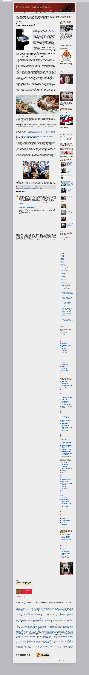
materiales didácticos (34, 631)
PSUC (52, 640)
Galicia (62, 624)
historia (45, 626)
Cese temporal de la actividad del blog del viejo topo (69, 211)
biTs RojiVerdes (64, 466)
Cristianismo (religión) (45, 618)
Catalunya (32, 613)
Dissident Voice (64, 350)
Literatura (35, 630)
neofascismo (25, 634)
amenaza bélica (24, 609)
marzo (63, 279)
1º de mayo (23, 608)
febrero (63, 280)
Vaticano (62, 647)
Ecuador (23, 621)
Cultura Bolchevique (65, 425)
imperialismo (23, 627)
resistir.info (64, 366)
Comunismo (47, 614)
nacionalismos (50, 633)
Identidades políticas (56, 626)
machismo (52, 630)
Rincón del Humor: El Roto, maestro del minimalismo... (67, 300)
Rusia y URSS (48, 642)
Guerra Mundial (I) (26, 626)
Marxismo (27, 631)
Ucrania (27, 647)
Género (67, 624)
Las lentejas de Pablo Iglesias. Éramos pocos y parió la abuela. (69, 164)
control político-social (56, 615)
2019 (62, 255)
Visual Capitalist (64, 462)
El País (25, 188)
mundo (27, 633)
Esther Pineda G (64, 412)
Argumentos (64, 516)
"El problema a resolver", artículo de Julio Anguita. (67, 323)
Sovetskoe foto (64, 399)
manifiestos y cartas (62, 630)
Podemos (44, 637)
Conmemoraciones (37, 615)
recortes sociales (18, 641)
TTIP (20, 647)
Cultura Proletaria (65, 499)
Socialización (41, 645)
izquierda (41, 628)
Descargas (26, 12)
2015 (62, 261)
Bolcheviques (64, 360)
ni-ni (43, 634)
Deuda (21, 620)
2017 (62, 258)
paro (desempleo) (58, 636)
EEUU (33, 621)
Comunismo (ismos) (57, 614)
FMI (32, 624)
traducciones (61, 646)
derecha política (36, 619)
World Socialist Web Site (66, 520)
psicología (43, 640)
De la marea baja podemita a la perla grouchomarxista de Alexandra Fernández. (69, 206)
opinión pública (24, 636)
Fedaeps (63, 414)
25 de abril (28, 608)
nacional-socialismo (44, 633)
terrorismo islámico (44, 646)
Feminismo (18, 624)
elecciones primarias (65, 621)
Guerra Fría (71, 625)
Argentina (46, 610)
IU (35, 629)
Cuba (52, 618)
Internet (60, 627)
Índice (53, 12)
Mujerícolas (64, 395)
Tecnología (25, 646)
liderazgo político (30, 630)
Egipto (39, 621)
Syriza (21, 646)
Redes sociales (25, 641)
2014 (62, 262)
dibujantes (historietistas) (27, 620)
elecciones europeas (56, 621)
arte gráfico (58, 610)
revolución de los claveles (33, 642)
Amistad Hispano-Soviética (67, 385)
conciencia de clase (65, 614)
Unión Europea (44, 647)
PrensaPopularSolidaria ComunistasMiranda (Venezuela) (66, 417)
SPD (72, 645)
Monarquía (43, 632)
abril (63, 277)
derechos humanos (44, 619)
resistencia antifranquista (57, 641)
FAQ (49, 12)
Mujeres (21, 633)
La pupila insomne (65, 477)
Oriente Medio (32, 636)
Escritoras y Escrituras (66, 434)
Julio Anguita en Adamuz (66, 283)
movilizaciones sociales (52, 632)
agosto (63, 271)
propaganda (29, 640)
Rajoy (41, 188)
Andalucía (57, 609)
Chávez (54, 613)
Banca (72, 610)
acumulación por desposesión (45, 608)
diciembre (64, 265)
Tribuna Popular (64, 343)
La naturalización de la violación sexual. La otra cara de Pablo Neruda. (69, 170)
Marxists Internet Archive (66, 451)
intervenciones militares (68, 627)
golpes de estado (44, 625)
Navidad (63, 633)
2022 (62, 253)
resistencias (65, 641)
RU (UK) (40, 642)
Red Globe (63, 354)
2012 (62, 326)
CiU (26, 614)
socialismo (34, 645)
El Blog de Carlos (65, 495)
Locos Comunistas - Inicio (66, 539)
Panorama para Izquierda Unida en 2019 (69, 218)
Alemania (18, 609)
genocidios (26, 625)
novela (52, 634)
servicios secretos (26, 643)
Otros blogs (46, 636)
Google (50, 625)
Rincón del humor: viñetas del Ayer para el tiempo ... (67, 318)
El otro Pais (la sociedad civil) (67, 468)
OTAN (40, 636)
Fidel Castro (24, 624)
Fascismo (64, 622)
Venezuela (67, 647)
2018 (62, 256)
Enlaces (20, 12)
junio (63, 274)
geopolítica (31, 625)
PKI (35, 637)
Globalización (36, 625)
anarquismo (52, 609)
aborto (38, 608)
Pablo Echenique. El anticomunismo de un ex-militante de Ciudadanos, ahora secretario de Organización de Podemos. (67, 199)
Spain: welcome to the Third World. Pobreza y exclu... (67, 311)
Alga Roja (21, 194)
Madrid (56, 630)
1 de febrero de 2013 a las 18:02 (28, 194)
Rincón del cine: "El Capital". (67, 315)
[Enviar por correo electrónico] (31, 186)
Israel (28, 628)
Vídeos (72, 647)
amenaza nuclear (30, 609)
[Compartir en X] (34, 186)
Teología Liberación (32, 646)
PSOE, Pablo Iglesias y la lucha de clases (66, 303)
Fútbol (59, 624)
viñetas (39, 648)
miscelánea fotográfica (34, 632)
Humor (49, 626)
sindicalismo (40, 643)
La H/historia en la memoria (67, 397)
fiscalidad (29, 624)
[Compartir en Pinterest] (36, 186)
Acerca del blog (43, 12)
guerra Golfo (19, 626)
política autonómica (61, 637)
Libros (24, 630)
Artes (62, 610)
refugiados (32, 641)
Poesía (55, 637)
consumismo (45, 615)
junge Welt (63, 341)
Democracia (18, 619)
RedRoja (63, 522)
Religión (37, 641)
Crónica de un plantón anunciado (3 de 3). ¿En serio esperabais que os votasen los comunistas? (69, 184)
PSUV (55, 640)
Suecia (18, 646)
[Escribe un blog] (33, 186)
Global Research (65, 372)
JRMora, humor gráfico (66, 534)
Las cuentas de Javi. (65, 497)
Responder (21, 203)
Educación (28, 621)
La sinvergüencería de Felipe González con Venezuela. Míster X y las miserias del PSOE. (67, 191)
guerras (40, 626)
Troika (17, 647)
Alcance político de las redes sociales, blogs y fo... (67, 309)
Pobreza (38, 637)
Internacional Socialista (53, 627)
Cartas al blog (26, 613)
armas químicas (52, 610)
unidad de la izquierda (35, 647)
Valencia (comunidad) (56, 647)
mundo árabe (32, 633)
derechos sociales (52, 619)
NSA (55, 634)
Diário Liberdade (65, 364)
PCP (21, 637)
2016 (62, 259)
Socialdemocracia (26, 645)
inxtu (62, 514)
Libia (21, 630)
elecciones (48, 621)
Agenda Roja (64, 486)
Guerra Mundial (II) (33, 626)
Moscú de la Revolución (66, 389)
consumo (49, 615)
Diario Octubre (64, 332)
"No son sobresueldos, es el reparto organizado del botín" (29, 136)
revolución (71, 641)
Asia (65, 610)
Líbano (17, 630)
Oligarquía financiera (35, 188)
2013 (62, 264)
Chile (58, 613)
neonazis (39, 634)
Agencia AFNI (64, 490)
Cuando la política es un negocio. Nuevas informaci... (67, 286)
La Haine (63, 334)
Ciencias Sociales (19, 614)
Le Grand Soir (64, 336)
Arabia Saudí (41, 610)
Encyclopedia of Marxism (66, 449)
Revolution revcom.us (66, 362)
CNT (30, 614)
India (29, 627)
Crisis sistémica (35, 618)
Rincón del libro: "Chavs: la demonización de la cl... (67, 314)
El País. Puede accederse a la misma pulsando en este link (43, 131)
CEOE (47, 613)
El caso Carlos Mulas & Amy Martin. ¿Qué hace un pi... (67, 295)
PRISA (18, 640)
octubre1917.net (65, 423)
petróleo (32, 637)
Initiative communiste (65, 464)
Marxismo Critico (65, 393)
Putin (63, 640)
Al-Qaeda (70, 608)
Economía (66, 620)
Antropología (19, 610)
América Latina (38, 609)
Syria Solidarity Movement (66, 404)
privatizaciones (23, 640)
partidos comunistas (65, 636)
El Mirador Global (65, 430)
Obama (58, 634)
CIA (65, 613)
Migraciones (19, 632)
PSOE (47, 640)
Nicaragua (47, 634)
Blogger (63, 660)
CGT (50, 613)
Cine (24, 614)
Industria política (28, 188)
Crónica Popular (64, 352)
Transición (70, 646)
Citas (37, 12)
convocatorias (71, 615)
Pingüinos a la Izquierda (66, 479)
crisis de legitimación (20, 618)
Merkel (68, 631)
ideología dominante (65, 626)
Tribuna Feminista (65, 383)
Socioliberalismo (57, 645)
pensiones (25, 637)
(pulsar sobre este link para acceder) (47, 136)
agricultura (65, 608)
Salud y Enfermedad (65, 642)
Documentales (47, 620)
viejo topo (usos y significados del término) (25, 648)
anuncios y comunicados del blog (30, 610)
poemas (51, 637)
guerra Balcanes (59, 625)
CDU (40, 613)
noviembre (64, 267)
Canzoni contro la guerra (66, 456)
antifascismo (71, 609)
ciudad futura (64, 432)
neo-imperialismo (68, 633)
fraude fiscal (54, 624)
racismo (66, 640)
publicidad (59, 640)
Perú (29, 637)
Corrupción (21, 188)
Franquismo (47, 624)
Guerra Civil (65, 625)
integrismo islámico (43, 627)
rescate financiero (49, 641)
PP (57, 638)
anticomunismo (63, 609)
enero (63, 282)
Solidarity (63, 518)
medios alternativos (42, 631)
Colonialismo (39, 614)
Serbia (71, 642)
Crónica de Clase (65, 481)
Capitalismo (65, 611)
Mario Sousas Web (65, 524)
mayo (63, 276)
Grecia (53, 625)
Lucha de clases (46, 630)
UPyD (50, 647)
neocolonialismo (19, 634)
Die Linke (41, 620)
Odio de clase (64, 493)
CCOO (36, 613)
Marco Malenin (64, 409)
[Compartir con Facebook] (35, 186)
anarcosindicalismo (46, 609)
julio (63, 273)
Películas (32, 12)
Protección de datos (36, 640)
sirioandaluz (64, 411)
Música (38, 633)
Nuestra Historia (65, 370)
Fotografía (37, 624)
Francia (42, 624)
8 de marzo (34, 608)
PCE (72, 636)
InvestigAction (64, 368)
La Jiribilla (63, 437)
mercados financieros (62, 631)
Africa (58, 608)
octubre (63, 268)
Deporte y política (29, 619)
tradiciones (55, 646)
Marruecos (22, 631)
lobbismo (40, 630)
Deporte (23, 619)
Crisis (62, 616)
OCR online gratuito (65, 551)
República (42, 641)
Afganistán (53, 608)
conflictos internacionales (26, 615)
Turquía (23, 647)
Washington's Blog (65, 470)
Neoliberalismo (33, 634)
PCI (18, 637)
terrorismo (37, 646)
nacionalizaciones (57, 633)
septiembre (64, 270)
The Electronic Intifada (66, 381)
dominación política (54, 620)
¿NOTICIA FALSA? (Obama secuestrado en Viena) (69, 225)
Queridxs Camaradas (65, 501)
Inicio (16, 12)
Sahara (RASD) (58, 642)
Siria (49, 643)
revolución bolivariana (22, 642)
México (72, 631)
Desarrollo (58, 619)
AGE (61, 608)
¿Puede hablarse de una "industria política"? (66, 288)
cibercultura (70, 613)
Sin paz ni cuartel (65, 511)
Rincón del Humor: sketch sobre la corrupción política (67, 293)
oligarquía (62, 634)
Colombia (33, 614)
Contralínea (64, 348)
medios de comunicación (51, 631)
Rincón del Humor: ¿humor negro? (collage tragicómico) (67, 305)
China (62, 613)
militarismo (25, 632)
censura (43, 613)
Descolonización (64, 619)
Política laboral (67, 637)
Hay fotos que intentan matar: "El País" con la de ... (67, 291)
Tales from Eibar (65, 488)
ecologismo (61, 620)
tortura (51, 646)
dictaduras (36, 620)
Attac (69, 610)
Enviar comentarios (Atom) (25, 242)
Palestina (51, 636)
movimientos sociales (62, 632)
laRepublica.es (64, 339)
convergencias (64, 615)
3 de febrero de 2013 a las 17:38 (28, 207)
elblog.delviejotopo (25, 597)
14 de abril (18, 608)
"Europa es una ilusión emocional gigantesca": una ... (67, 320)
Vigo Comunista (64, 472)
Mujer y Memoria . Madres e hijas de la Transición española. (67, 446)
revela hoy (39, 29)
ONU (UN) (19, 636)
